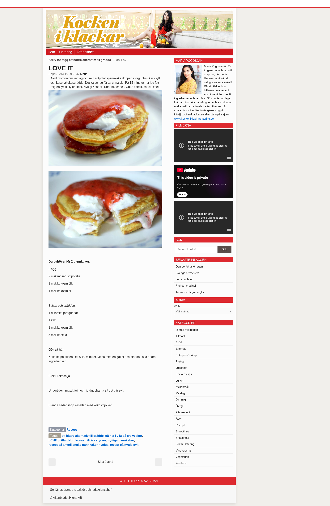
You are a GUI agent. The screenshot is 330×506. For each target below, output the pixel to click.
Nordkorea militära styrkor (87, 440)
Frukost (180, 361)
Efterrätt (181, 348)
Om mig (181, 399)
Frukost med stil (186, 285)
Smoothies (182, 431)
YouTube (181, 463)
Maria (83, 73)
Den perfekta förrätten (189, 266)
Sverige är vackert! (187, 273)
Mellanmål (182, 386)
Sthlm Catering (185, 444)
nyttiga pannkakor (121, 440)
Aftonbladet (85, 52)
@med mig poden (187, 329)
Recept (71, 429)
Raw (178, 418)
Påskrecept (183, 412)
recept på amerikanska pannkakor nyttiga (78, 444)
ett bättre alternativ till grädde (83, 435)
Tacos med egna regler (190, 292)
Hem (51, 52)
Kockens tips (184, 374)
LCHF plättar (58, 440)
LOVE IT (61, 68)
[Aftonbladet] (60, 4)
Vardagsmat (183, 450)
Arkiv (177, 305)
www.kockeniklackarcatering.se (194, 118)
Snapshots (182, 437)
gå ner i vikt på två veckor (123, 435)
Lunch (179, 380)
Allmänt (180, 336)
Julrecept (181, 367)
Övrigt (179, 406)
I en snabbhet (184, 279)
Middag (180, 393)
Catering (65, 52)
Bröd (179, 342)
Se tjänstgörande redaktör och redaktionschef (80, 489)
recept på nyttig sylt (124, 444)
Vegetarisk (182, 456)
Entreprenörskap (186, 355)
